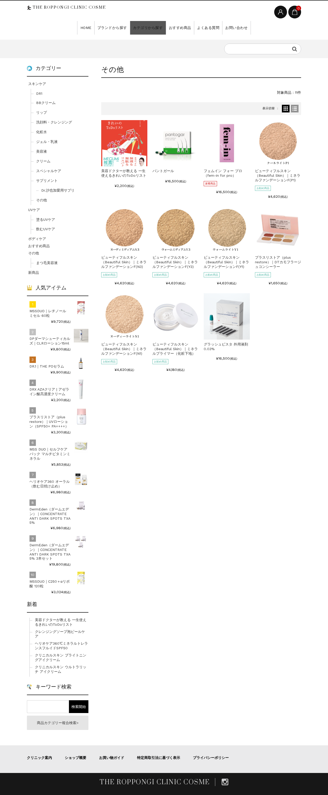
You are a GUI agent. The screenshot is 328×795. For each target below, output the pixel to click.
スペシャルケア (48, 171)
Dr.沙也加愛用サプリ (58, 190)
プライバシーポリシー (211, 758)
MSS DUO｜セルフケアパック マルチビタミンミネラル (49, 454)
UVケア (34, 210)
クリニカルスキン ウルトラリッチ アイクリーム (60, 669)
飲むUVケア (45, 229)
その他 (41, 200)
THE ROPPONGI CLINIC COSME (68, 7)
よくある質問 (208, 28)
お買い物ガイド (111, 758)
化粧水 (41, 132)
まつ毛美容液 (47, 263)
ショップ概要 (75, 758)
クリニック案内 (39, 758)
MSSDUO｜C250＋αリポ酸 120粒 (49, 583)
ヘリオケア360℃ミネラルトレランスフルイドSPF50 (61, 645)
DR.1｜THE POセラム (46, 366)
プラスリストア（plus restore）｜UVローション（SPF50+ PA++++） (49, 421)
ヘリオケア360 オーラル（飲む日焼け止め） (49, 483)
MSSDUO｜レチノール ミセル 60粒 (47, 313)
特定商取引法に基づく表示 (158, 758)
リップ (41, 112)
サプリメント (47, 181)
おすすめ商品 (180, 28)
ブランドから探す (112, 28)
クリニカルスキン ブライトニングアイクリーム (60, 657)
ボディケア (37, 239)
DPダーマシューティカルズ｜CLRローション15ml (49, 341)
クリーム (43, 161)
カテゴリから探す (148, 28)
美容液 (41, 151)
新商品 (33, 272)
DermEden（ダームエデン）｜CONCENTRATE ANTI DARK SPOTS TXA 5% (49, 516)
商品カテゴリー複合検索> (57, 723)
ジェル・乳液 (47, 142)
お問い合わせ (236, 28)
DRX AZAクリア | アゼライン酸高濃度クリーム (49, 391)
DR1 (39, 93)
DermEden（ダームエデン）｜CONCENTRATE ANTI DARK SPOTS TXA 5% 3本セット (49, 551)
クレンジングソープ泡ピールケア (60, 634)
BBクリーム (46, 103)
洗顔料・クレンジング (54, 122)
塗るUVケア (45, 219)
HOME (85, 28)
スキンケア (37, 84)
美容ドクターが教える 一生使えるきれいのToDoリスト (60, 622)
